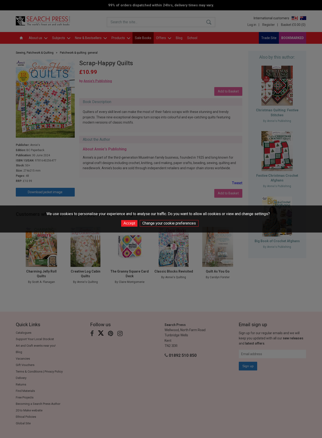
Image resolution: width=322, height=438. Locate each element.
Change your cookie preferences (169, 223)
